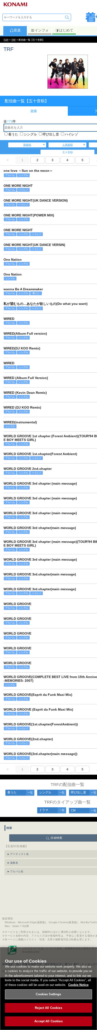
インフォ (42, 30)
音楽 (17, 30)
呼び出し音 (51, 134)
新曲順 (27, 144)
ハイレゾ (71, 134)
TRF (13, 39)
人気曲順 (67, 144)
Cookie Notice (78, 985)
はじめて (66, 30)
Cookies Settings (48, 994)
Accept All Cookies (48, 1021)
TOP (6, 39)
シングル (30, 134)
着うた (13, 134)
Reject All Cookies (48, 1008)
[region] (48, 988)
